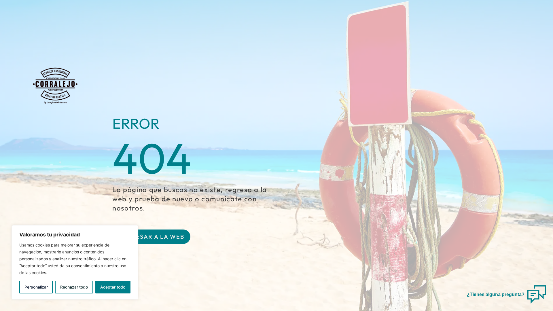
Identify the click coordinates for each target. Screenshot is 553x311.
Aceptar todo (112, 287)
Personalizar (36, 287)
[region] (75, 262)
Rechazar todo (74, 287)
